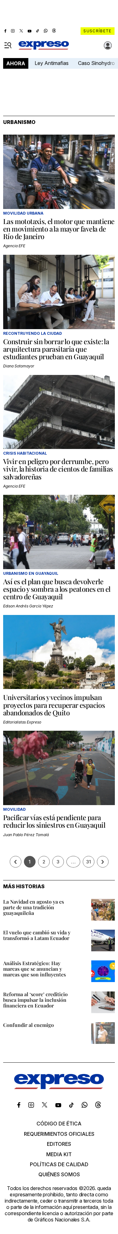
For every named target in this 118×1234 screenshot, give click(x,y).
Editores (59, 1144)
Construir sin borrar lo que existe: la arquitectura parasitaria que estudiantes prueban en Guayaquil (56, 349)
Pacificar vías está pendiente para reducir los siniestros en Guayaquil (54, 821)
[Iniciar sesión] (108, 45)
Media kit (59, 1154)
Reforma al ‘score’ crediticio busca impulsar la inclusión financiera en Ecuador (35, 1000)
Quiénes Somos (59, 1174)
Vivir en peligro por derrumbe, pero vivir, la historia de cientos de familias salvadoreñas (58, 469)
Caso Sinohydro (96, 63)
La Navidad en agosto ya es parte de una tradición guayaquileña (33, 907)
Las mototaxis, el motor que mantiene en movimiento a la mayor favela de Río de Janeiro (58, 228)
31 (88, 861)
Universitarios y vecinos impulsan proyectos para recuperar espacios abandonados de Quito (54, 704)
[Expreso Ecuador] (59, 1087)
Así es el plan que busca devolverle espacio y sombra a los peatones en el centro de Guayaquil (56, 589)
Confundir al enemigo (28, 1025)
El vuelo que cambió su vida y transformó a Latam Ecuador (36, 935)
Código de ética (59, 1123)
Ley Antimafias (52, 63)
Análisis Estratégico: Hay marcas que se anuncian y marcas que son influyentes (34, 969)
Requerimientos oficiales (59, 1134)
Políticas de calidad (59, 1164)
